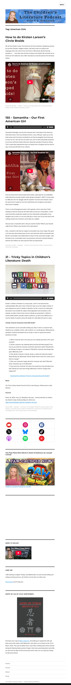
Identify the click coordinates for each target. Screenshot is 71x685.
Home (7, 663)
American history (38, 245)
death (47, 407)
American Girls (27, 105)
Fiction (7, 668)
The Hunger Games (21, 410)
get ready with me (37, 105)
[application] (30, 127)
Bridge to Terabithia (35, 407)
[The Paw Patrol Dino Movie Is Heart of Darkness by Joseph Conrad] (30, 471)
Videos (20, 105)
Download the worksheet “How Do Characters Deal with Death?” (30, 376)
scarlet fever (37, 408)
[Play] (8, 127)
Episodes (20, 245)
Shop (7, 676)
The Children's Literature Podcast (13, 681)
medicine (23, 408)
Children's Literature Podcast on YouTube (18, 486)
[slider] (51, 127)
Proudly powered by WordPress (31, 681)
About (7, 672)
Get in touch (9, 582)
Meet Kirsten (30, 408)
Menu (62, 4)
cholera (43, 407)
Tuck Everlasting (32, 410)
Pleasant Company (19, 107)
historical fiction (47, 105)
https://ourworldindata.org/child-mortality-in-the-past (21, 402)
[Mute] (47, 127)
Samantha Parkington (11, 247)
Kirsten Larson (9, 107)
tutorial (27, 107)
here (24, 641)
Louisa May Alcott (15, 408)
